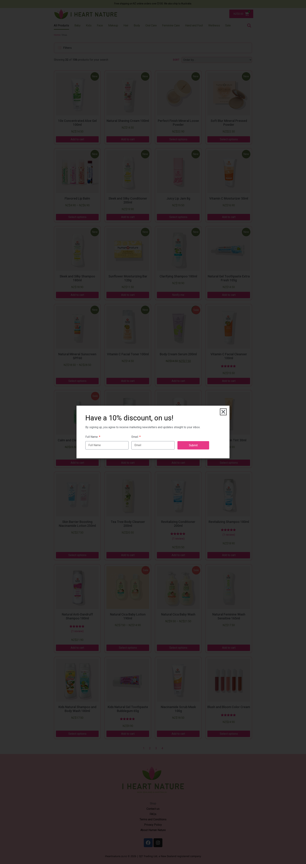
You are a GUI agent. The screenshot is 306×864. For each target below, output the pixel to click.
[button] (223, 412)
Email (135, 436)
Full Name (91, 436)
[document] (153, 432)
